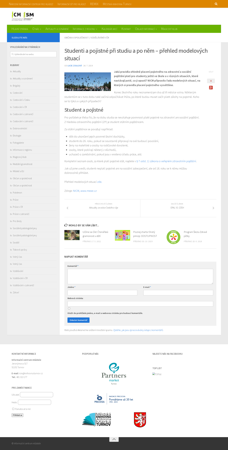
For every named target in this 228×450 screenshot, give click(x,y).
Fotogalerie (18, 142)
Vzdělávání (18, 271)
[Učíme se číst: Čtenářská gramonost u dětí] (72, 235)
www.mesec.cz (88, 191)
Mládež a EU (18, 171)
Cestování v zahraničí (23, 114)
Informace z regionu (84, 29)
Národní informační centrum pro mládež (31, 4)
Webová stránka (75, 298)
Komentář (72, 266)
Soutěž (16, 242)
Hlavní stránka (19, 29)
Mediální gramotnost (22, 164)
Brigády (16, 85)
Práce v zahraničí (21, 214)
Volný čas (17, 256)
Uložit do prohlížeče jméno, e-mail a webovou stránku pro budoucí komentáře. (105, 313)
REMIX (94, 4)
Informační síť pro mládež (72, 4)
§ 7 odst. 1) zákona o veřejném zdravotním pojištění (166, 161)
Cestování (17, 92)
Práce (15, 199)
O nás (35, 29)
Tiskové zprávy (20, 249)
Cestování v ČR (20, 107)
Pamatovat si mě (23, 409)
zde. (99, 182)
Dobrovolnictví (20, 128)
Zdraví (16, 292)
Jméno (71, 287)
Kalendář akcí (109, 29)
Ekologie (17, 135)
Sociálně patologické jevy (25, 228)
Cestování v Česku (21, 99)
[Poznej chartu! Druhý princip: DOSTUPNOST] (122, 235)
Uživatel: (16, 394)
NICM (76, 191)
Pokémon (17, 192)
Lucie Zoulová (75, 65)
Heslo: (15, 402)
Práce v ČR (18, 206)
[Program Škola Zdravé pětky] (173, 237)
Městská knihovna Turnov (117, 4)
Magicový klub (169, 29)
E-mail (147, 287)
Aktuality (17, 71)
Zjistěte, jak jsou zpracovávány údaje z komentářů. (138, 330)
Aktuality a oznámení (56, 29)
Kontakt (126, 29)
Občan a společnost (76, 37)
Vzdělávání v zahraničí (23, 285)
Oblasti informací (145, 29)
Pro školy (17, 221)
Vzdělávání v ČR (100, 37)
